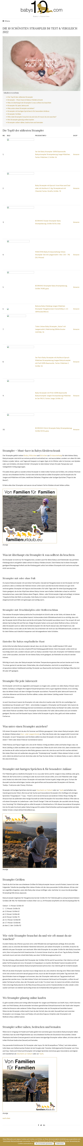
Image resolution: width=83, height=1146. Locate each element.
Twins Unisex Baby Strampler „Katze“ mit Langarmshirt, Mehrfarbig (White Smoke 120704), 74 (50, 329)
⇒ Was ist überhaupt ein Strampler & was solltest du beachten (28, 103)
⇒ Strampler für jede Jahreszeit (17, 105)
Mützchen (33, 455)
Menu (7, 21)
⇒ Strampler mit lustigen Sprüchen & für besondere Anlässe (27, 111)
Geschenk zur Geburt (44, 790)
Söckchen (43, 455)
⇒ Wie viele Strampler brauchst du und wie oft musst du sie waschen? (31, 117)
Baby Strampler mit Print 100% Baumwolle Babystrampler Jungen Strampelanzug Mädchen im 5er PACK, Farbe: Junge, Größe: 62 (53, 395)
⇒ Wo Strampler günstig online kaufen (20, 119)
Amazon (76, 154)
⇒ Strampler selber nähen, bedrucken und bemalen (24, 122)
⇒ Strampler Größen (13, 114)
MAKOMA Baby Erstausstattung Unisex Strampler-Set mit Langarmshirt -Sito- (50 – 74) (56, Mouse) (52, 254)
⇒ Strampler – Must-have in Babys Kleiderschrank (24, 100)
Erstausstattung (56, 455)
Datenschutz (60, 1143)
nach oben (6, 1118)
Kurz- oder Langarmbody (30, 734)
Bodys (26, 455)
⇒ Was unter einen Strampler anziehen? (20, 108)
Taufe (61, 790)
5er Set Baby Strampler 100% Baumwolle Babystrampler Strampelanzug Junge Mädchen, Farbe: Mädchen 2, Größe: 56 (52, 154)
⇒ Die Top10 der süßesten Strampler (19, 97)
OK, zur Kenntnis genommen (44, 1143)
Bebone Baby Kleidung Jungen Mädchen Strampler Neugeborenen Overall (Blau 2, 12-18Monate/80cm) (52, 309)
